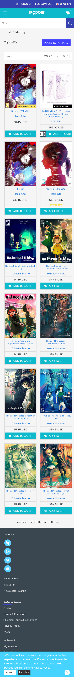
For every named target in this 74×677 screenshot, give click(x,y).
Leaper (20, 189)
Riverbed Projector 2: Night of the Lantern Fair (20, 417)
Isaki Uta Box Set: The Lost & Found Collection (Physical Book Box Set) (56, 114)
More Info (24, 672)
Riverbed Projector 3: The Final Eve (56, 417)
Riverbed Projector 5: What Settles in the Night (56, 492)
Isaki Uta (20, 116)
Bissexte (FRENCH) (20, 111)
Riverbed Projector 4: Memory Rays (20, 492)
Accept (10, 672)
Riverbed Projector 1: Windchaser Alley (56, 342)
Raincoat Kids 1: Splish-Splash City (20, 267)
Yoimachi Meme (20, 273)
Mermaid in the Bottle (56, 189)
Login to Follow (56, 43)
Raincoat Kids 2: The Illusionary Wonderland (56, 267)
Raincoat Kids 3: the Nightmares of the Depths (20, 342)
